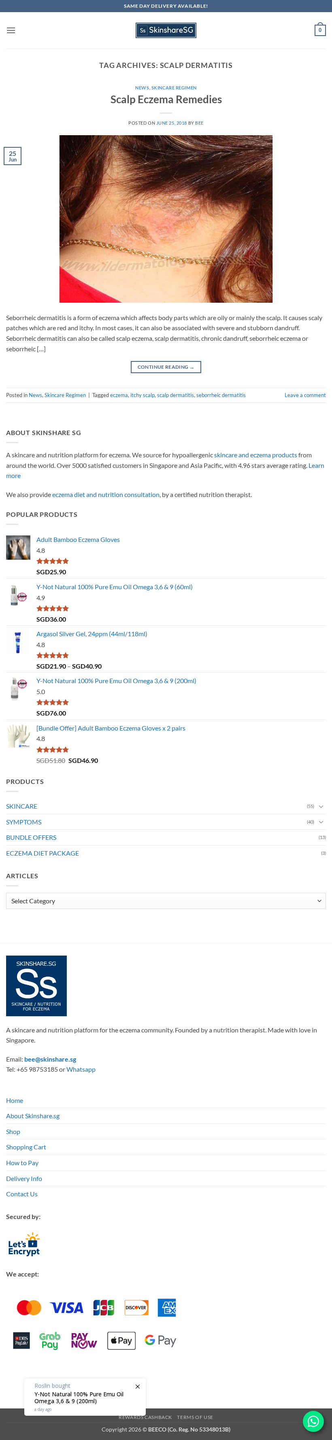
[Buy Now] (85, 1397)
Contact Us (22, 1194)
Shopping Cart (26, 1147)
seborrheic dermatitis (221, 395)
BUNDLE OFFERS (31, 837)
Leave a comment (305, 395)
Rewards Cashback (145, 1417)
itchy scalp (142, 395)
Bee (199, 122)
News (142, 87)
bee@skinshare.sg (50, 1059)
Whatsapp (81, 1069)
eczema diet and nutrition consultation (106, 494)
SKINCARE (21, 806)
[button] (11, 30)
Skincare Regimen (174, 87)
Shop (13, 1131)
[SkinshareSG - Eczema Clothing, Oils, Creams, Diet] (166, 30)
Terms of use (195, 1417)
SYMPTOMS (23, 822)
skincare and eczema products (255, 455)
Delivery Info (24, 1178)
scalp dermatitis (175, 395)
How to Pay (22, 1162)
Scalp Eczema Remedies (166, 99)
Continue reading (166, 367)
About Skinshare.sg (33, 1115)
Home (14, 1100)
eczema (119, 395)
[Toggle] (321, 806)
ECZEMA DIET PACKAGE (42, 853)
